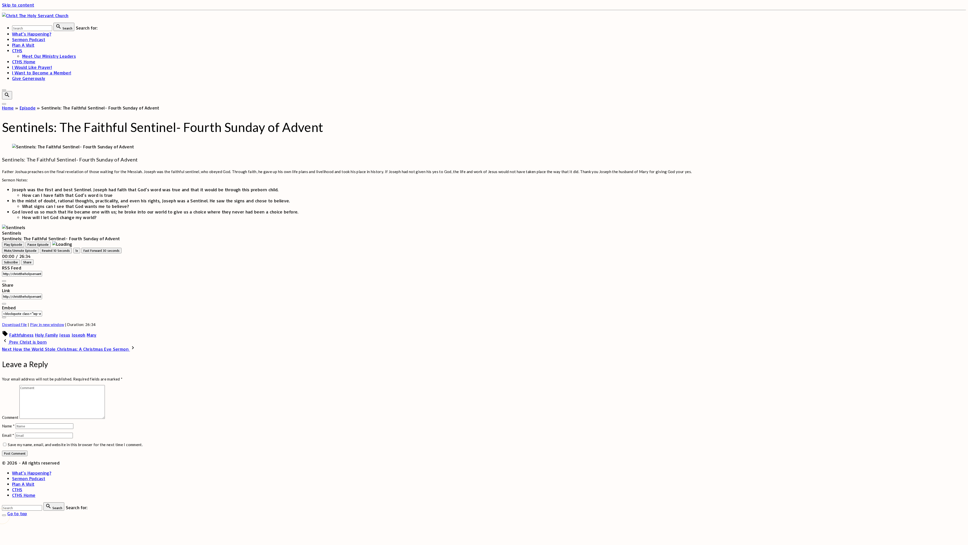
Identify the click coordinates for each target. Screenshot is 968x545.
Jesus (64, 335)
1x (76, 251)
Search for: (87, 28)
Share (27, 262)
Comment (10, 417)
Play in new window (47, 324)
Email (8, 435)
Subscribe (11, 262)
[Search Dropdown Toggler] (7, 95)
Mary (91, 335)
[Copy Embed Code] (4, 317)
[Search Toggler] (4, 515)
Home (8, 108)
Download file (14, 324)
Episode (28, 108)
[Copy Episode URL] (4, 304)
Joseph (78, 335)
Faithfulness (21, 335)
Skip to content (18, 5)
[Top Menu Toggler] (4, 104)
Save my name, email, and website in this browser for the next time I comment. (75, 444)
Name (8, 426)
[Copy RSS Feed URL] (4, 281)
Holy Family (46, 335)
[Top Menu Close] (4, 90)
